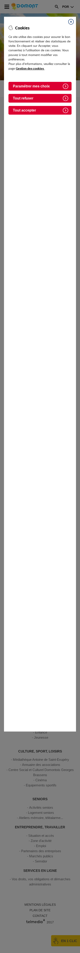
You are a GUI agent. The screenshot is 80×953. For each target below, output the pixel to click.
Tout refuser (23, 98)
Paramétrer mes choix (31, 86)
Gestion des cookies (30, 68)
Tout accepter (24, 110)
